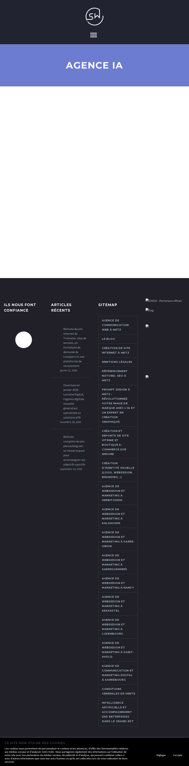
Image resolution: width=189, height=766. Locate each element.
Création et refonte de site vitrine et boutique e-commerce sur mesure (115, 442)
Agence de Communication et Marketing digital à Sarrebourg (118, 672)
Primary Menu (93, 35)
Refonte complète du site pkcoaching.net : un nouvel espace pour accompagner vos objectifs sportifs (74, 450)
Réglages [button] (161, 755)
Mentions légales (117, 362)
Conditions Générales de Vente (118, 691)
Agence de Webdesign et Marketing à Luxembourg (113, 626)
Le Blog (108, 339)
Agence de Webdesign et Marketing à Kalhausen (113, 516)
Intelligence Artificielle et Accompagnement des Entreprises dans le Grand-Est (118, 712)
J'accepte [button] (177, 755)
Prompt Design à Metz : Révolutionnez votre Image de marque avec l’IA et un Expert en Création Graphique (118, 405)
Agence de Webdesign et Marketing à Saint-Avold (118, 649)
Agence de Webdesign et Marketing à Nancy (118, 583)
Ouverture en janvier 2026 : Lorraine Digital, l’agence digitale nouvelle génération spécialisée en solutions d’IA (73, 401)
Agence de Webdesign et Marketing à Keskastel (113, 603)
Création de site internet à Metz (116, 350)
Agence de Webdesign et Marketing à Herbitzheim (113, 493)
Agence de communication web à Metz (115, 325)
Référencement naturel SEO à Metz (115, 375)
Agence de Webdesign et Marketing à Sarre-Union (118, 539)
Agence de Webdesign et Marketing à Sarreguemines (114, 562)
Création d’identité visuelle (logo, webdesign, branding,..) (118, 470)
